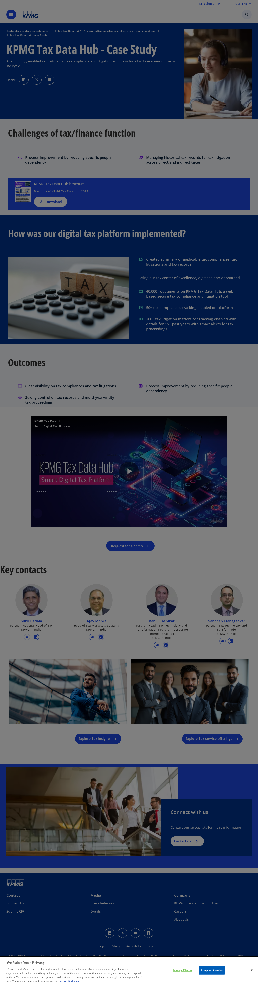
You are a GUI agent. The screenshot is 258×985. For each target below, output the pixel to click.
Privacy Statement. (69, 980)
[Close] (251, 970)
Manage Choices (182, 970)
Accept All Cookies (211, 970)
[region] (129, 970)
